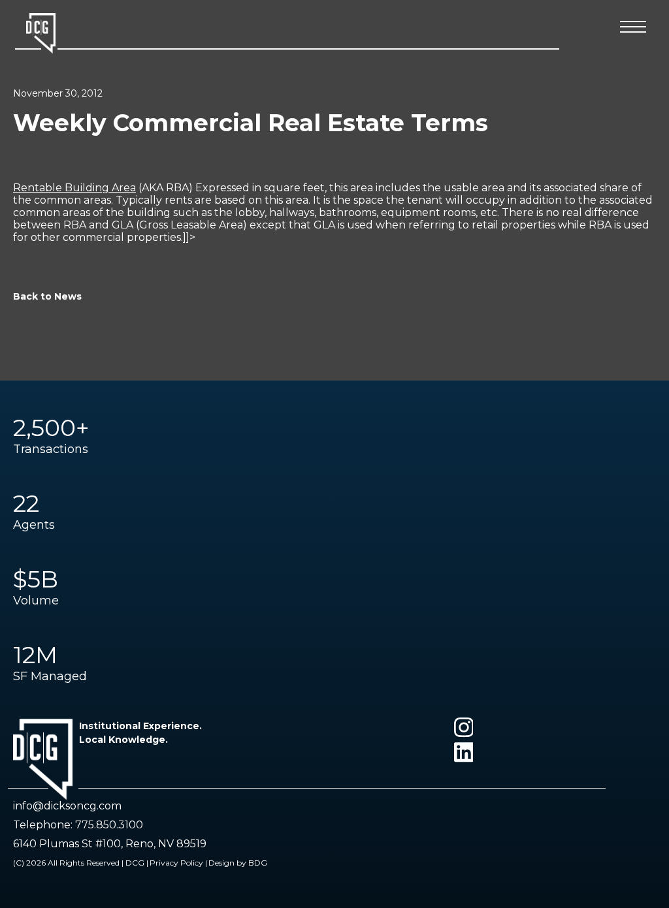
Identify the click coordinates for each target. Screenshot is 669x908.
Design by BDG (237, 863)
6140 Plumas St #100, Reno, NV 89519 (109, 844)
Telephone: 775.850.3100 (78, 825)
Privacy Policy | (178, 863)
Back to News (47, 296)
